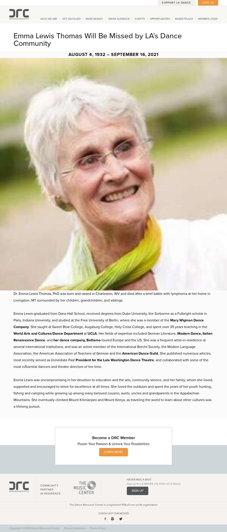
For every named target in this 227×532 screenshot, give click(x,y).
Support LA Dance (176, 2)
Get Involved (71, 18)
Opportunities (160, 18)
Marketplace (184, 18)
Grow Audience (119, 18)
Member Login (208, 18)
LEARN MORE (113, 452)
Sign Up (137, 491)
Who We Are (49, 18)
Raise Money (94, 18)
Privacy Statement (75, 528)
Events (140, 18)
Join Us (208, 2)
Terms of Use (98, 528)
